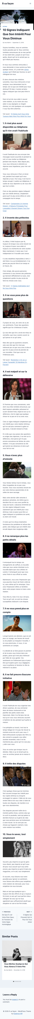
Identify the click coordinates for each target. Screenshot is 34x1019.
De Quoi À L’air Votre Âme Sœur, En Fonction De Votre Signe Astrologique (8, 918)
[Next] (29, 960)
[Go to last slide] (4, 960)
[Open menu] (30, 3)
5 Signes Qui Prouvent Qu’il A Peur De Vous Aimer (26, 917)
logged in (15, 999)
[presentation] (17, 950)
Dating (5, 26)
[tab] (13, 981)
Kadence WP (18, 1014)
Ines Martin (8, 42)
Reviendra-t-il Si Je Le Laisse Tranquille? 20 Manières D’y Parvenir (15, 362)
